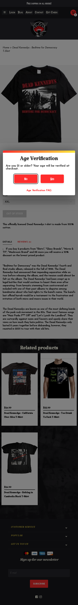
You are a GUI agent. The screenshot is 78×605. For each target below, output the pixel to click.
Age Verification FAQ (39, 190)
